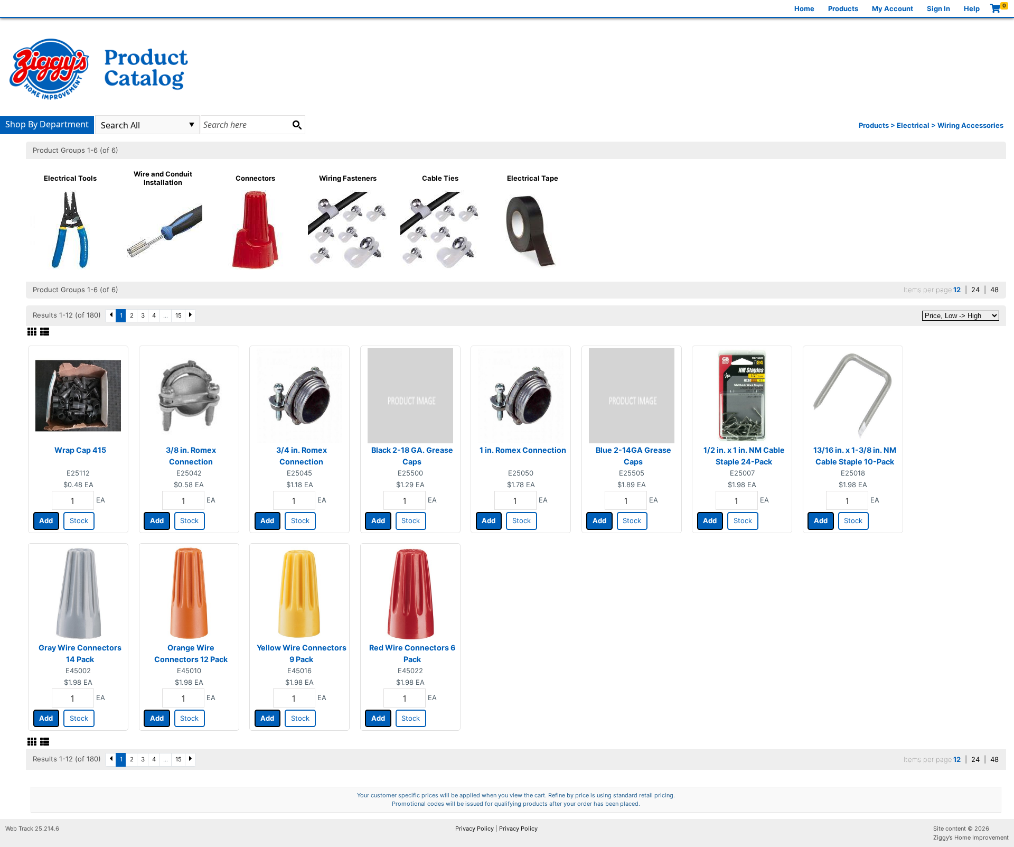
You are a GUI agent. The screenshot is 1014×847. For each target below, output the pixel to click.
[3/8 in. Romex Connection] (189, 395)
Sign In (938, 8)
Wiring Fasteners (348, 178)
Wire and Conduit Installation (163, 178)
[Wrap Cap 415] (78, 395)
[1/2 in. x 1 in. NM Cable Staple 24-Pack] (742, 395)
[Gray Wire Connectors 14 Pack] (78, 593)
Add (46, 520)
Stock (79, 520)
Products (843, 8)
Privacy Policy (474, 828)
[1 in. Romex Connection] (521, 395)
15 (178, 315)
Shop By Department (47, 124)
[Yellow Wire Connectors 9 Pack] (299, 593)
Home (804, 8)
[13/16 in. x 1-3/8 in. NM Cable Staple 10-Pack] (853, 395)
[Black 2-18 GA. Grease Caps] (410, 395)
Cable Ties (440, 178)
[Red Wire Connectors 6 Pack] (410, 593)
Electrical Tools (70, 178)
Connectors (255, 178)
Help (972, 8)
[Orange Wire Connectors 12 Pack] (189, 593)
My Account (892, 8)
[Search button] (296, 124)
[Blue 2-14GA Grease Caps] (631, 395)
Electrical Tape (532, 178)
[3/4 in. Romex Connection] (299, 395)
